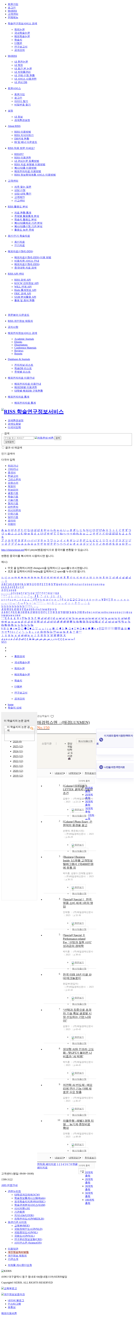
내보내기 (59, 773)
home (11, 704)
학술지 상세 (15, 707)
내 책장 (18, 65)
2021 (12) (18, 766)
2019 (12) (18, 775)
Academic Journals (24, 339)
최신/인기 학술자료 (19, 235)
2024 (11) (18, 751)
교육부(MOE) (22, 1225)
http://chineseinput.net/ (12, 549)
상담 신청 (19, 190)
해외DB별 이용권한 (25, 387)
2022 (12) (18, 761)
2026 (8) (17, 741)
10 (59, 1120)
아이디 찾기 (21, 101)
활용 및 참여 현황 (24, 300)
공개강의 (19, 50)
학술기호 (13, 496)
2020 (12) (18, 770)
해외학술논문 (22, 36)
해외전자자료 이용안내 (21, 377)
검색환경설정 (22, 120)
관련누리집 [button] (14, 1191)
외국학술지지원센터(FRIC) (29, 1201)
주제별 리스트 (22, 371)
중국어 (12, 472)
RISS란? (19, 154)
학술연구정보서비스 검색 (22, 23)
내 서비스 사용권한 (25, 78)
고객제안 (19, 197)
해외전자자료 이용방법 (27, 171)
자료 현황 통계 (22, 212)
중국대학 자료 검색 (25, 267)
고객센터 (13, 14)
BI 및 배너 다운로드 (25, 142)
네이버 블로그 (16, 1300)
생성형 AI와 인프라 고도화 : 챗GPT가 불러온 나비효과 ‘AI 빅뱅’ (78, 1053)
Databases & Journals (19, 359)
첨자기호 (13, 503)
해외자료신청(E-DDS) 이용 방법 (32, 257)
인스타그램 (14, 1303)
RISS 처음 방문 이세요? (21, 148)
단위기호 (13, 513)
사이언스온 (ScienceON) (28, 1242)
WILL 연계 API (22, 286)
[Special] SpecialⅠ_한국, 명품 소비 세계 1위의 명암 (78, 903)
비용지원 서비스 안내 (26, 260)
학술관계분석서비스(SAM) (29, 1205)
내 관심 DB (20, 82)
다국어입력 (14, 427)
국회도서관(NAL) (24, 1235)
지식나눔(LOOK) (24, 1215)
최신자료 (19, 241)
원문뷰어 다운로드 (18, 315)
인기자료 (19, 245)
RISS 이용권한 (22, 157)
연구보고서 (20, 46)
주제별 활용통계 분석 (26, 216)
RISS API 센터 (16, 273)
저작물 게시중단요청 (20, 1265)
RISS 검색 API (22, 279)
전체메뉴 (13, 17)
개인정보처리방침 (18, 1252)
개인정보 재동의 (17, 1255)
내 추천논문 (21, 61)
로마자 (12, 520)
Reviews (18, 350)
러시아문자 (14, 510)
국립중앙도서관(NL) (26, 1232)
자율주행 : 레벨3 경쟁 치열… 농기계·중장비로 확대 (78, 1124)
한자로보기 (90, 773)
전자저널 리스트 (23, 365)
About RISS (14, 126)
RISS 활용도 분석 (18, 206)
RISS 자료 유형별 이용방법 (29, 164)
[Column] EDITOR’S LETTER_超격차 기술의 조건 (78, 789)
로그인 (12, 7)
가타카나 (13, 469)
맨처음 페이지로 (46, 1164)
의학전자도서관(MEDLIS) (29, 1218)
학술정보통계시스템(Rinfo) (29, 1198)
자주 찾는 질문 (22, 186)
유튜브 (12, 1307)
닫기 (4, 641)
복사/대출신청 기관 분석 (28, 226)
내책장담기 (74, 773)
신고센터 (19, 200)
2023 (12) (18, 756)
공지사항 (13, 327)
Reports (18, 353)
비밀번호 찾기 (22, 104)
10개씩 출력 (84, 1165)
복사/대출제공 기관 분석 (28, 223)
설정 (10, 110)
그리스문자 (14, 479)
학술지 (18, 39)
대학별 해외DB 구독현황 (28, 390)
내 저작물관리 (22, 72)
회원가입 (13, 4)
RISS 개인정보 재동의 (20, 321)
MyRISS (12, 10)
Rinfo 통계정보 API (25, 290)
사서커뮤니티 (22, 1208)
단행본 (18, 43)
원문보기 (79, 809)
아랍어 (12, 524)
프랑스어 (13, 482)
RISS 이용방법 (22, 131)
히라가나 (13, 465)
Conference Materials (25, 347)
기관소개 (13, 1259)
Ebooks (18, 341)
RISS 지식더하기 (24, 135)
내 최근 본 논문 (23, 68)
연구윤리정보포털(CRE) (28, 1239)
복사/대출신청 (85, 741)
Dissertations (21, 344)
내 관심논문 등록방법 (26, 161)
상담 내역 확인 (22, 193)
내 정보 (18, 116)
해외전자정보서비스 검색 (22, 333)
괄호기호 (13, 493)
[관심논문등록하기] (52, 716)
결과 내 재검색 (13, 447)
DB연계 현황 (21, 138)
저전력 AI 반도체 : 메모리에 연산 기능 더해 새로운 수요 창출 (77, 1088)
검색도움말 (14, 423)
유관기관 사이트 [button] (17, 1222)
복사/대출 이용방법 (25, 167)
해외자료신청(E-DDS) (20, 251)
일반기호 (13, 517)
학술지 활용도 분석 (25, 219)
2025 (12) (18, 746)
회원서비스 (14, 88)
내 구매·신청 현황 (24, 75)
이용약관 (13, 1248)
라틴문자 (13, 506)
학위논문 (19, 29)
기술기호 (13, 500)
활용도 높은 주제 (24, 229)
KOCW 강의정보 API (26, 283)
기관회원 (19, 1211)
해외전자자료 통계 (18, 396)
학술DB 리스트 (23, 368)
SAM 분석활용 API (25, 297)
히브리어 (13, 489)
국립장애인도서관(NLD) (28, 1229)
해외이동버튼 (9, 1313)
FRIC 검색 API (22, 293)
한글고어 (13, 476)
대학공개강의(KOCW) (27, 1194)
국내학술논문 (22, 33)
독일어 (12, 486)
